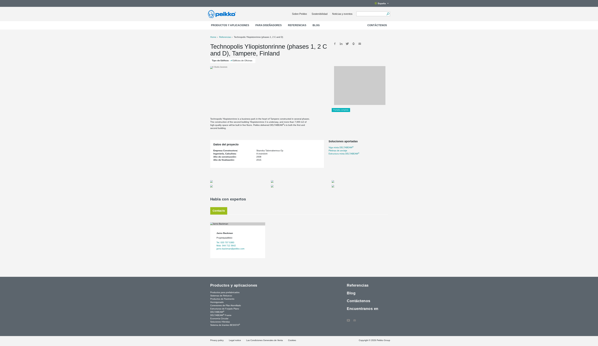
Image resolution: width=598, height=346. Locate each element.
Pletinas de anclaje (338, 150)
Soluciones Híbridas (220, 321)
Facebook (334, 43)
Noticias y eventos (342, 14)
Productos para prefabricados (225, 292)
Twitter (347, 43)
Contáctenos (377, 25)
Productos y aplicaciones (230, 25)
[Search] (388, 14)
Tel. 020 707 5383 (225, 242)
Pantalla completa (341, 110)
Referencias (297, 25)
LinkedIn (341, 43)
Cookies (292, 340)
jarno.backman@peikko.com (230, 248)
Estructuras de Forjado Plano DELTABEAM (224, 310)
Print (353, 43)
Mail (359, 43)
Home (213, 37)
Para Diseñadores (268, 25)
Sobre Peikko (299, 14)
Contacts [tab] (219, 210)
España (382, 3)
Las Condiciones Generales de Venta (264, 340)
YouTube (348, 318)
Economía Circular (219, 318)
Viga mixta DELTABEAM (341, 147)
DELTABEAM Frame (220, 315)
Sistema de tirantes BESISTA (225, 324)
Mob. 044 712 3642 (226, 245)
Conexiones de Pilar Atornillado (225, 305)
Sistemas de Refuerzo (221, 295)
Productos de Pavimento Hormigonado (222, 300)
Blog (316, 25)
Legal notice (235, 340)
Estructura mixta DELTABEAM (344, 153)
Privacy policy (217, 340)
